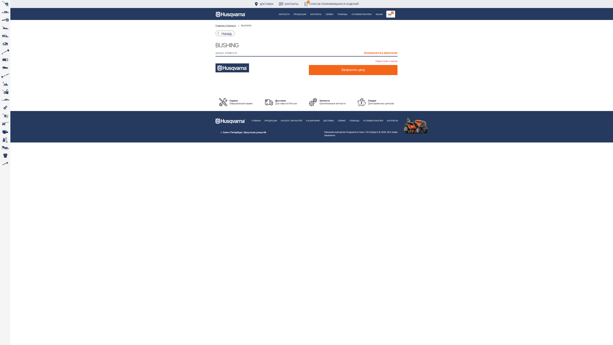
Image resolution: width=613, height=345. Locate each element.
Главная (256, 120)
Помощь (342, 14)
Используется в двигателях (380, 53)
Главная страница (226, 25)
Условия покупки (361, 14)
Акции (379, 14)
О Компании (313, 120)
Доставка (266, 4)
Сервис (329, 14)
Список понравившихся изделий (333, 3)
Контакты (291, 4)
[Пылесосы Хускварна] (5, 140)
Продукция (300, 14)
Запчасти (284, 14)
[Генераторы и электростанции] (5, 116)
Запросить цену (353, 70)
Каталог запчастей (291, 120)
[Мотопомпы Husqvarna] (5, 132)
